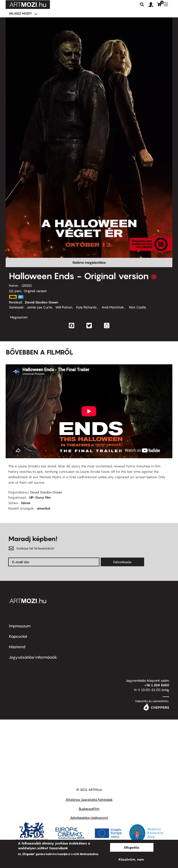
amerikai (43, 508)
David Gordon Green (41, 302)
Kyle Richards (86, 307)
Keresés (142, 4)
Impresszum (20, 626)
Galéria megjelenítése (89, 262)
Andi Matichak (113, 307)
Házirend (17, 647)
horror (13, 285)
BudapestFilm (89, 809)
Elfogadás (131, 847)
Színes (26, 503)
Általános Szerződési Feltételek (89, 799)
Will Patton (63, 307)
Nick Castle (137, 307)
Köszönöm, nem (131, 859)
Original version (35, 291)
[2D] (22, 297)
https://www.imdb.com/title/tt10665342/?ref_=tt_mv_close (13, 297)
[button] (152, 5)
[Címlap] (28, 4)
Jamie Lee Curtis (39, 307)
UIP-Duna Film (40, 497)
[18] (154, 278)
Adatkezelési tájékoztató (89, 818)
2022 (27, 285)
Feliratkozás (122, 562)
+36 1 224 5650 (156, 685)
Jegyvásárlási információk (33, 657)
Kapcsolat (18, 636)
